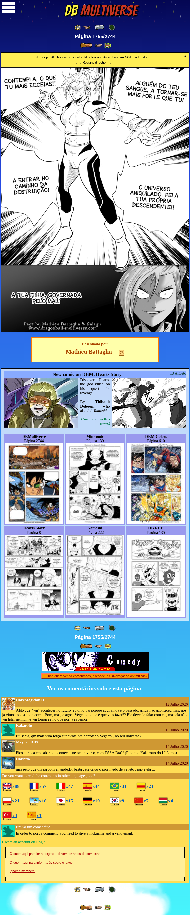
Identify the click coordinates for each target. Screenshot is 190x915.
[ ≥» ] (98, 45)
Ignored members (22, 871)
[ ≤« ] (87, 27)
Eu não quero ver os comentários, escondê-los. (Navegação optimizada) (95, 676)
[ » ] (86, 45)
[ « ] (99, 27)
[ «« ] (78, 27)
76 (122, 353)
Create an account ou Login (24, 842)
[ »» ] (107, 45)
